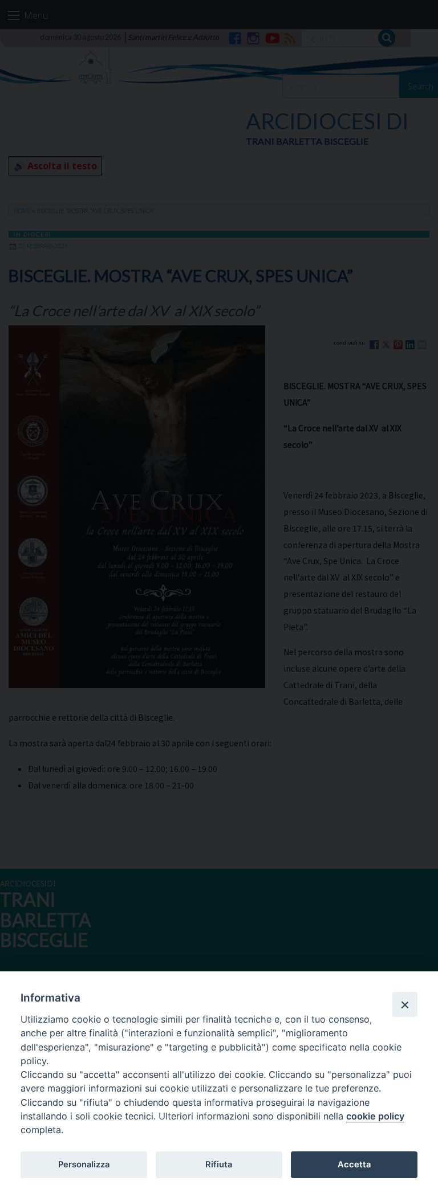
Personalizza (84, 1164)
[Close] (404, 1004)
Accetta (354, 1164)
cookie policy (375, 1116)
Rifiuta (218, 1164)
